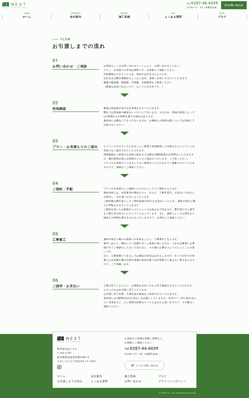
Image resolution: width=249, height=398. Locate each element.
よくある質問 (99, 381)
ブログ (162, 376)
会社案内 (96, 376)
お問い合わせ (133, 381)
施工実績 (130, 376)
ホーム (61, 376)
